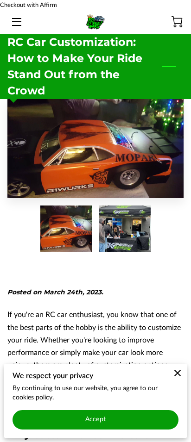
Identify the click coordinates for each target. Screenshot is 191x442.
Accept (95, 419)
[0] (177, 21)
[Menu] (16, 22)
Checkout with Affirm (28, 5)
